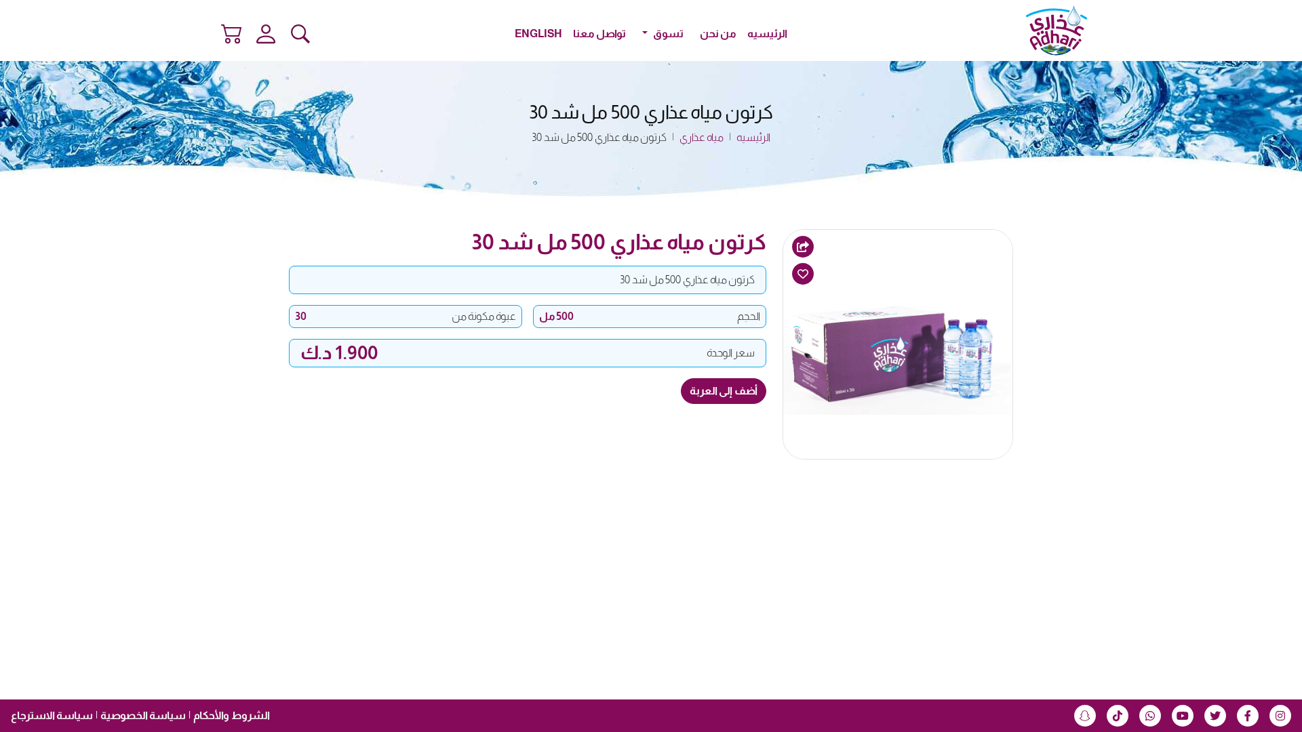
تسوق (667, 33)
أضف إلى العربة (723, 390)
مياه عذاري (701, 137)
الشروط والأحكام (231, 715)
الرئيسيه (767, 33)
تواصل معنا (599, 33)
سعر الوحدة (731, 353)
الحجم (748, 316)
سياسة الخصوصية (143, 715)
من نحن (718, 33)
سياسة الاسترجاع (52, 715)
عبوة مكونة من (484, 316)
